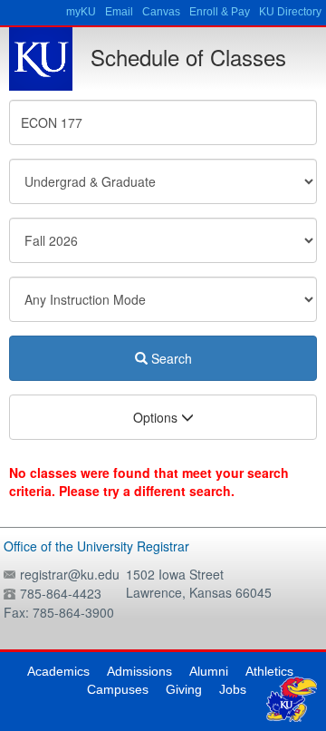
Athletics (269, 671)
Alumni (208, 671)
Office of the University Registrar (96, 546)
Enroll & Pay (219, 11)
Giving (184, 689)
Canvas (161, 11)
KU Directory (290, 11)
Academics (58, 671)
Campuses (118, 689)
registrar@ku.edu (70, 574)
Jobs (232, 689)
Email (119, 11)
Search (170, 358)
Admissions (139, 671)
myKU (81, 11)
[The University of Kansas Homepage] (40, 59)
